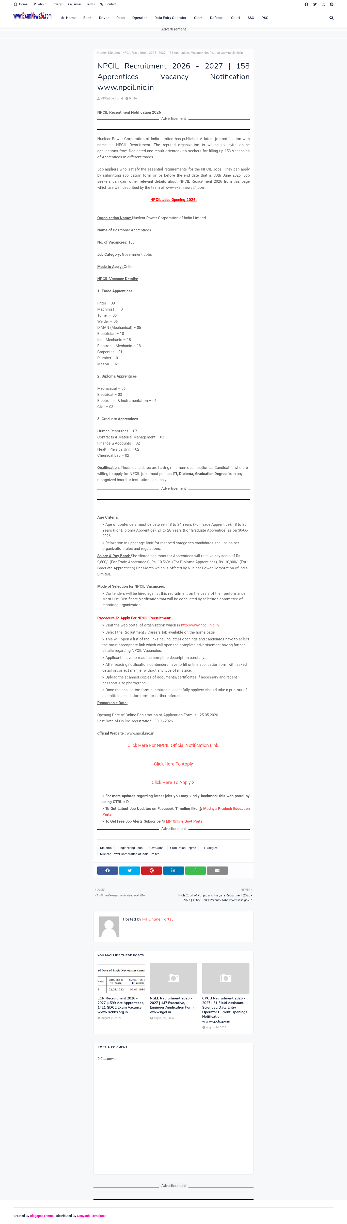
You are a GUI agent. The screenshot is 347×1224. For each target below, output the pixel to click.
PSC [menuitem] (265, 18)
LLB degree (210, 848)
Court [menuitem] (235, 18)
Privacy (57, 4)
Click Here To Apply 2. (174, 782)
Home (23, 4)
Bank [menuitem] (87, 18)
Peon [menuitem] (120, 18)
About (42, 4)
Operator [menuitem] (139, 18)
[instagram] (323, 4)
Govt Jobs (156, 848)
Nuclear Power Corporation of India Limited (130, 854)
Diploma (114, 53)
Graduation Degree (183, 848)
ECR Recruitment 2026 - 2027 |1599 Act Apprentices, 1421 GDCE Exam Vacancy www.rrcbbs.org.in (121, 1005)
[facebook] (306, 4)
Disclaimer (74, 4)
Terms (90, 4)
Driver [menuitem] (104, 18)
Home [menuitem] (71, 18)
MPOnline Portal (112, 98)
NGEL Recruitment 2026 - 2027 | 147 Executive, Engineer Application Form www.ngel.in (172, 1005)
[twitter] (315, 4)
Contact (110, 4)
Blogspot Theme (42, 1216)
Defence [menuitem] (217, 18)
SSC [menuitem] (251, 18)
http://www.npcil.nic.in (200, 625)
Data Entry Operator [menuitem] (170, 18)
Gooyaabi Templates (91, 1216)
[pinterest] (331, 4)
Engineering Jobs (131, 848)
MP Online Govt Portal (184, 821)
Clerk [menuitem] (198, 18)
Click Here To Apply (173, 764)
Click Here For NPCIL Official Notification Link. (173, 745)
